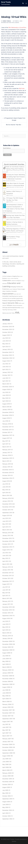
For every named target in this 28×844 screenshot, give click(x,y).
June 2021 (5, 378)
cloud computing (14, 278)
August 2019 (6, 404)
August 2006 (6, 756)
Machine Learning (18, 296)
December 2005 (7, 779)
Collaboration (6, 280)
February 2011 (6, 601)
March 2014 (5, 495)
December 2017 (7, 427)
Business (4, 278)
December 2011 (7, 572)
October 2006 (6, 750)
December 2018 (7, 412)
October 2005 (6, 784)
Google (23, 289)
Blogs (18, 276)
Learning (11, 296)
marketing (4, 298)
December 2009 (7, 641)
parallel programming (17, 298)
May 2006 (5, 764)
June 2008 (5, 693)
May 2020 (5, 398)
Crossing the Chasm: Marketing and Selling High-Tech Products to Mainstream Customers (15, 177)
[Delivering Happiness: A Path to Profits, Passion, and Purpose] (4, 230)
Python (18, 300)
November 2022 (7, 355)
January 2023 (6, 349)
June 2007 (5, 727)
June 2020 (5, 395)
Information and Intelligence (10, 22)
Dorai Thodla (6, 2)
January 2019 (6, 409)
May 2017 (5, 441)
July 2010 (5, 621)
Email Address (7, 148)
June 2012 (5, 555)
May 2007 (5, 730)
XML (17, 312)
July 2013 (5, 518)
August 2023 (6, 335)
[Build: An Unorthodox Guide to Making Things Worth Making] (4, 168)
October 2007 (6, 716)
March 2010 (5, 633)
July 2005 (5, 790)
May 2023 (5, 343)
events (10, 289)
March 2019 (5, 406)
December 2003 (7, 810)
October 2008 (6, 681)
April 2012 (5, 561)
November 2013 (7, 507)
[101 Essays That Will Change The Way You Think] (4, 199)
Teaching (4, 309)
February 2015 (6, 464)
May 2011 (5, 592)
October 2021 (6, 375)
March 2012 (5, 564)
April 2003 (5, 813)
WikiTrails (21, 88)
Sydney (14, 841)
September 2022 (7, 358)
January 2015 (6, 467)
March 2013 (5, 530)
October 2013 (6, 509)
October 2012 (6, 544)
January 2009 (6, 673)
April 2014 (5, 492)
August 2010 (6, 618)
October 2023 (6, 332)
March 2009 (6, 667)
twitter (14, 309)
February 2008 (6, 704)
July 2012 (5, 552)
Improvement (7, 294)
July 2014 (5, 484)
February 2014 (6, 498)
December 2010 (7, 607)
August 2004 (6, 801)
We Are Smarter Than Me (13, 124)
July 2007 (5, 724)
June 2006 (5, 761)
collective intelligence (16, 280)
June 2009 (5, 658)
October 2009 (6, 647)
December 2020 (7, 386)
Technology (10, 309)
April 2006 (5, 767)
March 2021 (5, 384)
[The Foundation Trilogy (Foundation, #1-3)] (4, 238)
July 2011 (5, 587)
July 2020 (5, 392)
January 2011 (6, 604)
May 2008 (5, 696)
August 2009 (6, 653)
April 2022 (5, 369)
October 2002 (6, 816)
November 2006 (7, 747)
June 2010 (5, 624)
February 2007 (6, 738)
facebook (15, 289)
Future (19, 289)
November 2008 (7, 678)
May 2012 (5, 558)
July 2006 (5, 758)
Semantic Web (13, 303)
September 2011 (7, 581)
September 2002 (7, 819)
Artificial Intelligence (7, 276)
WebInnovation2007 (7, 313)
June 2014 (5, 487)
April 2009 (5, 664)
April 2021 (5, 381)
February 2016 (6, 455)
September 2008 (7, 684)
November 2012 (7, 541)
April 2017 (5, 444)
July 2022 (5, 363)
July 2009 (5, 655)
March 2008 (6, 701)
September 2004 (7, 799)
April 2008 (5, 698)
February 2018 (6, 424)
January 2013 (6, 535)
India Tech (18, 294)
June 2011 (5, 590)
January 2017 (6, 452)
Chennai (8, 278)
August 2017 (6, 438)
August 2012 (6, 550)
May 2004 (5, 807)
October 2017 (6, 432)
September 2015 (7, 458)
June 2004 (5, 804)
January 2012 (6, 570)
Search (4, 303)
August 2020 (6, 389)
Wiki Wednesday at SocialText (17, 27)
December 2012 (7, 538)
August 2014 (6, 481)
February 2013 (6, 532)
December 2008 (7, 676)
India (15, 294)
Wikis (13, 313)
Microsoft (9, 298)
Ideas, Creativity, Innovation (9, 291)
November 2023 (7, 329)
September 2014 (7, 478)
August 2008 (6, 687)
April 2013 (5, 527)
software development (17, 305)
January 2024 (6, 323)
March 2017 (5, 447)
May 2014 (5, 489)
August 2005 (6, 787)
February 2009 (6, 670)
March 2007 (5, 736)
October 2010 (6, 613)
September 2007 (7, 718)
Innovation (5, 296)
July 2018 (5, 421)
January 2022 (6, 372)
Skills (20, 303)
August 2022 (6, 361)
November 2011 (7, 575)
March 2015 (5, 461)
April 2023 (5, 346)
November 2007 (7, 713)
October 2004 (6, 796)
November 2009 (7, 644)
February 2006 (6, 773)
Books (21, 276)
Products (5, 300)
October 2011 (6, 578)
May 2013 (5, 524)
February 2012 (6, 567)
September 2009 (7, 650)
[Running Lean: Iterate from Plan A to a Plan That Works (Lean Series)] (4, 216)
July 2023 (5, 338)
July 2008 (5, 690)
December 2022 (7, 352)
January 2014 (6, 501)
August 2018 (6, 418)
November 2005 (7, 781)
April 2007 (5, 733)
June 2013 (5, 521)
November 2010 (7, 610)
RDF (22, 300)
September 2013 (7, 512)
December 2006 (7, 744)
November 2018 (7, 415)
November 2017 (7, 429)
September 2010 (7, 615)
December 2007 (7, 710)
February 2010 (6, 635)
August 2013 (6, 515)
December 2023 (7, 326)
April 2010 (5, 630)
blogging (14, 276)
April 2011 (5, 595)
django (23, 280)
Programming (12, 300)
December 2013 (7, 504)
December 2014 (7, 469)
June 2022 (5, 366)
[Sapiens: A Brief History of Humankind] (4, 192)
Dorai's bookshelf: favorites (14, 164)
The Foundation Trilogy (13, 236)
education (4, 283)
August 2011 (6, 584)
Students (22, 307)
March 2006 (6, 770)
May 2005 (5, 793)
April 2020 (5, 401)
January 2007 (6, 741)
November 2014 (7, 472)
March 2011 (5, 598)
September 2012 (7, 547)
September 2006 (7, 753)
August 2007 (6, 721)
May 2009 (5, 661)
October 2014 (6, 475)
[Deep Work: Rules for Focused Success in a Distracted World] (4, 184)
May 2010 (5, 627)
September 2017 (7, 435)
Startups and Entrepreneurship (11, 307)
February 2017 (6, 449)
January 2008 (6, 707)
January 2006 (6, 776)
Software (9, 305)
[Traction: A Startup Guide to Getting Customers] (4, 223)
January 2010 (6, 638)
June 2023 (5, 341)
